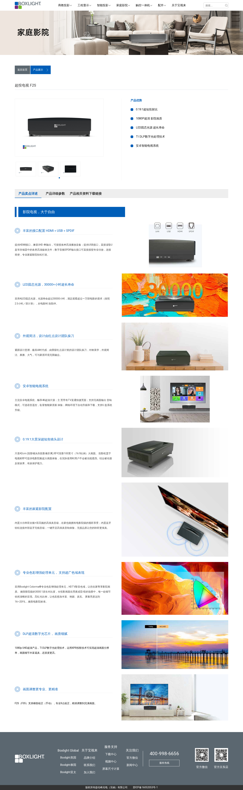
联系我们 (89, 765)
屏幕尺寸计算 (110, 768)
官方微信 (132, 757)
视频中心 (111, 761)
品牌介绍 (89, 757)
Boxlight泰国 (68, 765)
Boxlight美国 (68, 757)
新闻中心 (132, 765)
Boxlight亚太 (68, 772)
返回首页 (22, 69)
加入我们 (89, 772)
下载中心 (111, 754)
